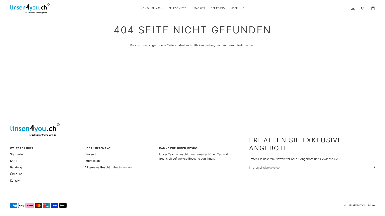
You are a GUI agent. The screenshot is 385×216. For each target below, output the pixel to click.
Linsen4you (357, 205)
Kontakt (15, 180)
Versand (90, 154)
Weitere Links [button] (21, 148)
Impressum (92, 161)
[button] (152, 8)
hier (211, 45)
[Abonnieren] (371, 167)
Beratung (16, 167)
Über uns (16, 174)
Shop (13, 161)
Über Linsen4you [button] (99, 148)
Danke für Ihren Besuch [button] (179, 148)
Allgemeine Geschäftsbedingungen (108, 167)
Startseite (16, 154)
